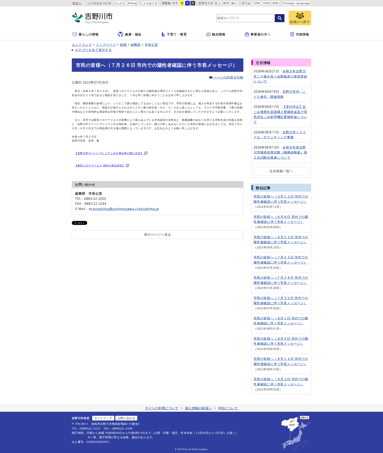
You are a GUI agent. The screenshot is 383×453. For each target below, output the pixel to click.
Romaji (133, 3)
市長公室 (151, 44)
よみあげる (150, 3)
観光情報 (218, 34)
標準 (175, 3)
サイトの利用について (162, 408)
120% (256, 3)
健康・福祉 (133, 34)
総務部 (136, 44)
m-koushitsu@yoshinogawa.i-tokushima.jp (124, 209)
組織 (123, 44)
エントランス (82, 44)
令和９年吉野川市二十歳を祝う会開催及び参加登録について (280, 76)
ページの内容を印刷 (228, 77)
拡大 (218, 3)
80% (275, 3)
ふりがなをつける (99, 3)
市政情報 (302, 34)
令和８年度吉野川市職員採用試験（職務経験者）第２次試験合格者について (280, 152)
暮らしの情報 (89, 34)
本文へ (76, 3)
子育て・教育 (177, 34)
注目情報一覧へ (281, 171)
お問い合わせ (126, 418)
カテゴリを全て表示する (93, 50)
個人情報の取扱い (198, 408)
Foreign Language (296, 3)
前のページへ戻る (157, 234)
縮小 (234, 3)
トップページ (106, 44)
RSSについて (228, 408)
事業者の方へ (261, 34)
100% (266, 3)
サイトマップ (103, 418)
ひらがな (119, 3)
